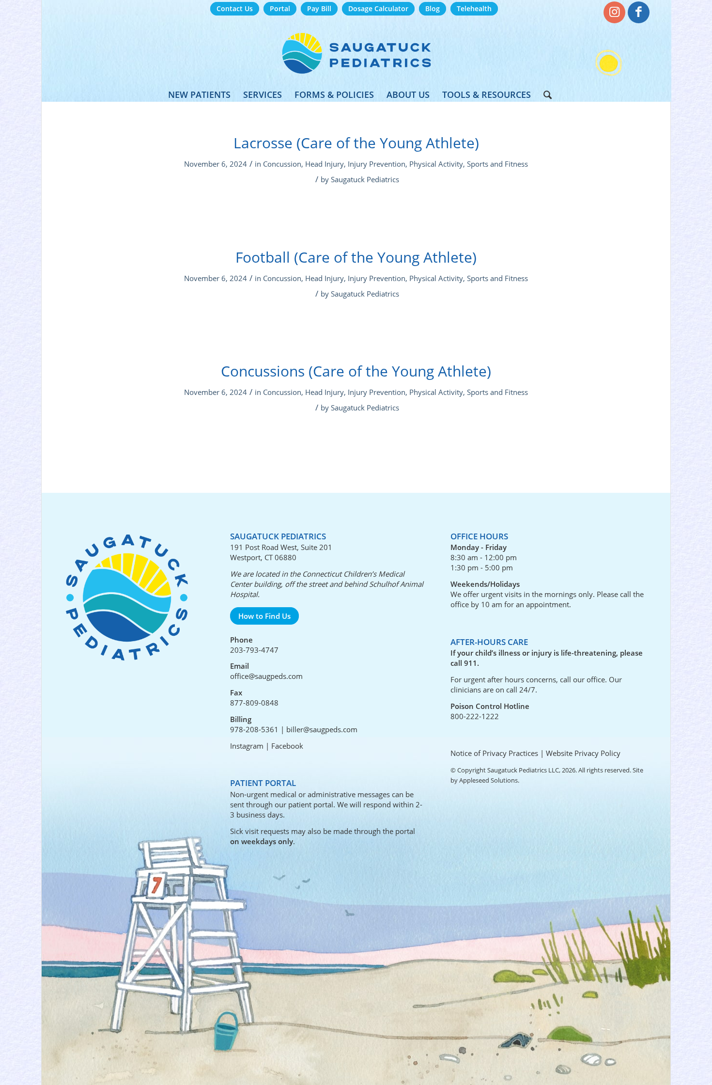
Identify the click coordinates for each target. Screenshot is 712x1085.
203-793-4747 (254, 650)
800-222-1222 (474, 716)
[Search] (544, 94)
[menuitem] (234, 9)
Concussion (282, 164)
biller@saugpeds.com (321, 729)
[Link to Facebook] (639, 12)
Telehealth (474, 8)
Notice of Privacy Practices (494, 753)
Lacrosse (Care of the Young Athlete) (356, 143)
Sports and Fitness (497, 164)
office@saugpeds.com (266, 676)
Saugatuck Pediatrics (365, 179)
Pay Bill (319, 8)
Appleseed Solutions (488, 780)
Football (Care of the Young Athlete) (356, 257)
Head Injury (324, 164)
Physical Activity (436, 164)
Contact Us (235, 8)
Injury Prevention (376, 164)
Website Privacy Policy (583, 753)
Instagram (246, 746)
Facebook (287, 746)
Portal (280, 8)
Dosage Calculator (378, 8)
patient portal (310, 804)
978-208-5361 (254, 729)
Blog (432, 8)
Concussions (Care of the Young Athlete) (356, 371)
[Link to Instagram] (614, 12)
